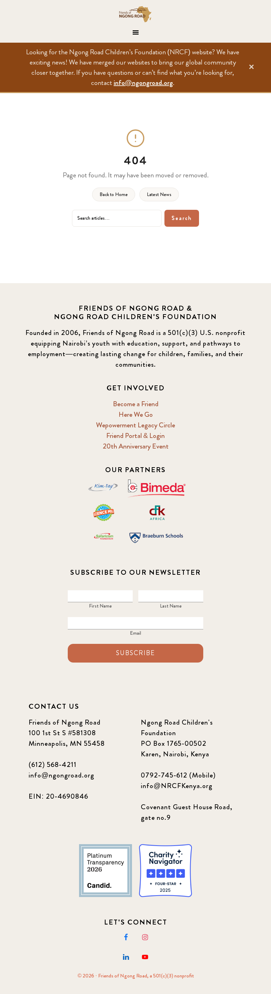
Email (135, 632)
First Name (100, 605)
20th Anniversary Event (136, 446)
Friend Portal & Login (135, 436)
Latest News (159, 194)
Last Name (171, 605)
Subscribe (135, 653)
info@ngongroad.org (143, 83)
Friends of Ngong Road (135, 14)
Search (181, 218)
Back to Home (114, 194)
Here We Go (136, 414)
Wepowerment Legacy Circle (135, 425)
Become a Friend (135, 404)
